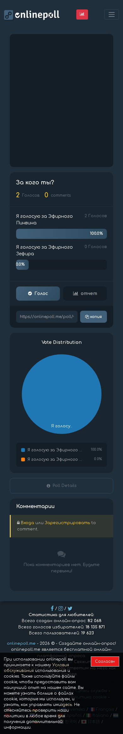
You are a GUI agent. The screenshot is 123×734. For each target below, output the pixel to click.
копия (95, 317)
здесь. (67, 704)
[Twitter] (70, 608)
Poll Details (65, 485)
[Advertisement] (61, 100)
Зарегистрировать (67, 523)
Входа (27, 523)
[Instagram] (60, 608)
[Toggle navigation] (111, 14)
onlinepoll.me (21, 643)
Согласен (105, 661)
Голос (41, 293)
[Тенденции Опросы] (82, 14)
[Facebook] (52, 608)
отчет (89, 293)
